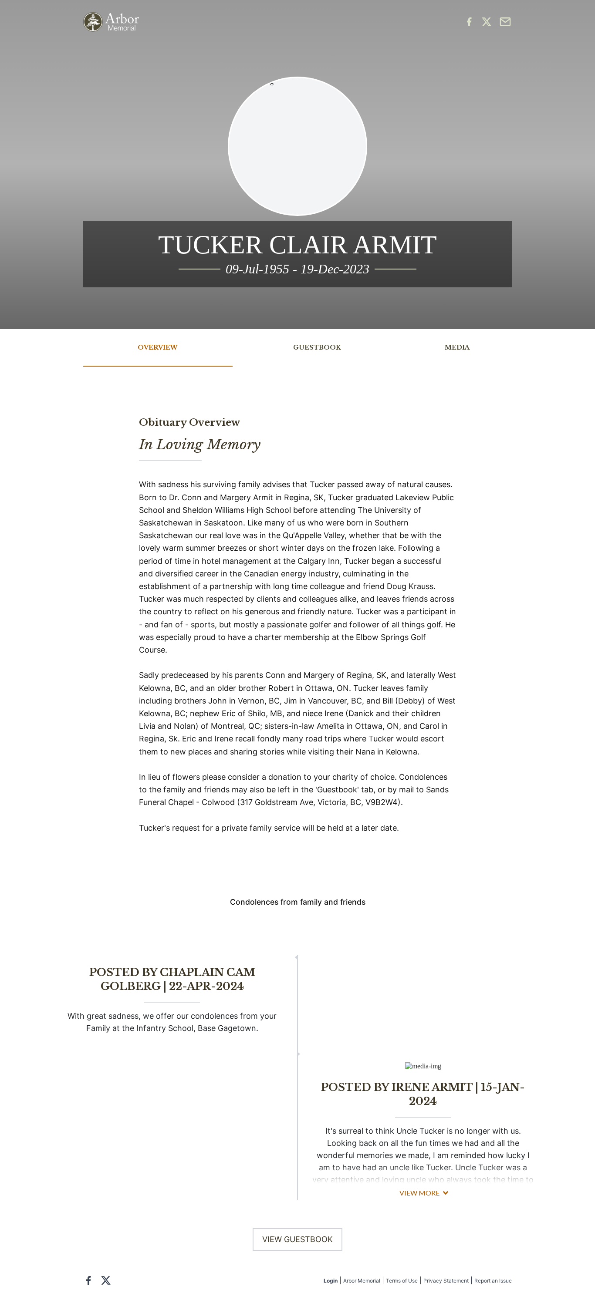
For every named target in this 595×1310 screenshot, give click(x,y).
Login (331, 1280)
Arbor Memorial (361, 1280)
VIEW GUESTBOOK (297, 1239)
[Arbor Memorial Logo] (111, 22)
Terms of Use (402, 1280)
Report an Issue (493, 1280)
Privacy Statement (446, 1280)
